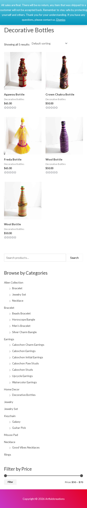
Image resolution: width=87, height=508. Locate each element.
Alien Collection (13, 282)
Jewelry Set (19, 294)
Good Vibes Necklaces (26, 447)
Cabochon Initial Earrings (27, 357)
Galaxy (16, 421)
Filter (10, 482)
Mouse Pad (11, 435)
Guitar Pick (19, 427)
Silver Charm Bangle (24, 332)
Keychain (10, 416)
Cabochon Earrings (24, 351)
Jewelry (8, 402)
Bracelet (17, 288)
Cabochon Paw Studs (25, 363)
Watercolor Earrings (24, 382)
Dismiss (60, 19)
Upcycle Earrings (22, 376)
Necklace (17, 300)
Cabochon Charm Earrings (28, 344)
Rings (7, 454)
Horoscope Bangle (23, 319)
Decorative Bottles (24, 394)
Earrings (9, 339)
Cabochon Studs (22, 369)
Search (74, 257)
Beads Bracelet (21, 313)
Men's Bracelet (21, 325)
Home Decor (11, 389)
